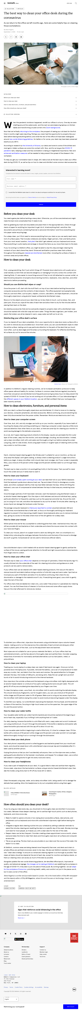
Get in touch (70, 1006)
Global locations (8, 950)
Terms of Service (32, 197)
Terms (11, 987)
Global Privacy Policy (52, 197)
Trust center (7, 963)
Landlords (25, 952)
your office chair (26, 561)
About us (6, 952)
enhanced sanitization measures (15, 153)
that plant (31, 241)
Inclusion (6, 954)
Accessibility (38, 987)
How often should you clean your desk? (15, 108)
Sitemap (46, 987)
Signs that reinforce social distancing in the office (39, 909)
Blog (5, 961)
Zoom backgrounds (53, 128)
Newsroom (7, 959)
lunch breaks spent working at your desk (27, 480)
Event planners (26, 956)
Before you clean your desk (12, 97)
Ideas (17, 3)
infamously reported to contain (40, 508)
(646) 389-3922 (9, 975)
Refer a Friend (26, 954)
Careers (6, 956)
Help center (43, 954)
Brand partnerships (27, 959)
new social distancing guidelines (21, 139)
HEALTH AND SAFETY (30, 888)
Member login (44, 952)
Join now (69, 3)
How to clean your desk (10, 101)
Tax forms (42, 956)
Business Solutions (9, 888)
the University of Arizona (31, 146)
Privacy (6, 987)
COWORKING (21, 888)
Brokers (24, 950)
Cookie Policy (18, 987)
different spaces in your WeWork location (22, 399)
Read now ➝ (21, 918)
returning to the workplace (30, 131)
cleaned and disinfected (33, 253)
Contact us (43, 950)
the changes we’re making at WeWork (40, 864)
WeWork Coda (57, 384)
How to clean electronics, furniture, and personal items (20, 104)
